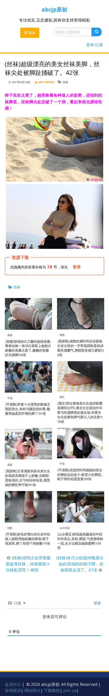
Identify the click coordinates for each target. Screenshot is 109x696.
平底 (9, 398)
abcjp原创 (54, 9)
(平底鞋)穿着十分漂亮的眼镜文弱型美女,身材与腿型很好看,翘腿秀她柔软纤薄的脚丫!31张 (27, 409)
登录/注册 (94, 44)
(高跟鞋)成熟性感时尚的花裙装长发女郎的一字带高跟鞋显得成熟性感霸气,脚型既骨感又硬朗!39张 (80, 348)
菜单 (31, 32)
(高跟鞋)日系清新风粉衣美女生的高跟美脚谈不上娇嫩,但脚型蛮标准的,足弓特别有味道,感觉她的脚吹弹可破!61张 (27, 478)
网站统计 (32, 690)
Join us (69, 690)
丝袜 (65, 82)
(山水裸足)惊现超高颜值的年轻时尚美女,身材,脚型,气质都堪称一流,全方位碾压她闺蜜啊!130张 (80, 541)
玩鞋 (9, 528)
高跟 (9, 335)
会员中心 (13, 684)
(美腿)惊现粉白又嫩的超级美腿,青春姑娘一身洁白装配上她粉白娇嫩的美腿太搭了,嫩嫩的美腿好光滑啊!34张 (28, 348)
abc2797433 (46, 82)
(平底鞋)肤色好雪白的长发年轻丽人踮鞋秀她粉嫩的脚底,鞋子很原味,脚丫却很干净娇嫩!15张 (27, 539)
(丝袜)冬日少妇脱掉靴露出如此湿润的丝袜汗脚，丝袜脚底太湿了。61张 (79, 564)
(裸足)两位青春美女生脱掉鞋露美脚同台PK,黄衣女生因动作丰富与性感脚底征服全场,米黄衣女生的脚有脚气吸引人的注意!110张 (80, 412)
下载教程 (52, 690)
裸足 (62, 397)
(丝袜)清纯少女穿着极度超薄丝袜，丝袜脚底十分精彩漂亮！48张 (28, 564)
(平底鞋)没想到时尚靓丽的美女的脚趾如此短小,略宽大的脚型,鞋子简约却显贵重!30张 (79, 474)
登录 (97, 603)
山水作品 (65, 528)
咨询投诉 (13, 690)
